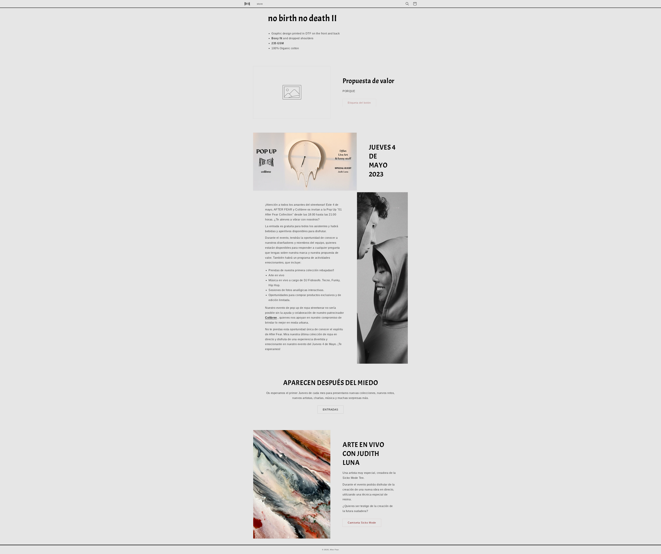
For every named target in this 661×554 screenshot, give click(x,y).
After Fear (334, 550)
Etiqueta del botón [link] (359, 102)
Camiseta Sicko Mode (362, 522)
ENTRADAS (330, 409)
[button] (407, 4)
